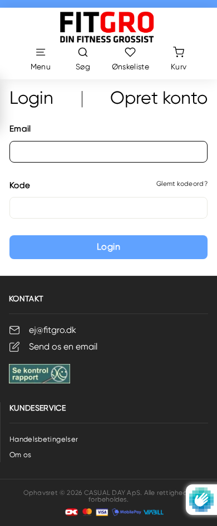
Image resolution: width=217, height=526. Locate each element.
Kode (19, 185)
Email (20, 129)
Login (108, 246)
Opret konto (159, 98)
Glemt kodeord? (182, 184)
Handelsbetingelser (43, 439)
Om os (20, 455)
